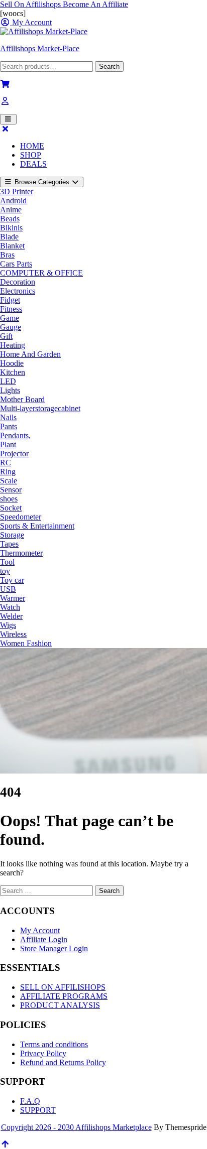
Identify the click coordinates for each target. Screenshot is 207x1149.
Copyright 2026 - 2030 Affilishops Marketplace (76, 1127)
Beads (10, 218)
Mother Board (22, 399)
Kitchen (12, 372)
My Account (40, 930)
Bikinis (11, 227)
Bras (7, 254)
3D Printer (16, 191)
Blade (9, 236)
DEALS (33, 164)
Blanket (12, 245)
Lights (10, 390)
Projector (14, 453)
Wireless (13, 634)
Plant (8, 444)
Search (109, 66)
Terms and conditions (54, 1044)
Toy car (12, 580)
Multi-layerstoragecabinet (40, 408)
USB (8, 589)
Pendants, (15, 435)
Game (9, 318)
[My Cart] (5, 84)
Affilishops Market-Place (39, 48)
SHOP (30, 155)
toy (5, 571)
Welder (11, 616)
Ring (8, 471)
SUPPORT (38, 1110)
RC (5, 462)
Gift (6, 336)
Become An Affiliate (95, 4)
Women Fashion (26, 643)
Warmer (12, 598)
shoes (9, 498)
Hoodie (12, 363)
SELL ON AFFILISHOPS (63, 987)
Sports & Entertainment (37, 526)
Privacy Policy (43, 1053)
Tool (7, 562)
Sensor (11, 489)
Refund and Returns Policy (63, 1062)
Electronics (17, 291)
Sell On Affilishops (31, 4)
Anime (11, 209)
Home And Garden (30, 354)
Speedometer (20, 517)
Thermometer (21, 553)
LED (8, 381)
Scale (8, 480)
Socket (11, 507)
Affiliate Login (43, 939)
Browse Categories (42, 182)
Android (13, 200)
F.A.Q (30, 1101)
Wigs (8, 625)
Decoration (17, 282)
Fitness (11, 309)
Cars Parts (16, 264)
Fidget (10, 300)
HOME (32, 146)
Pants (8, 426)
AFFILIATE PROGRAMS (64, 996)
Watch (10, 607)
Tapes (9, 544)
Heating (12, 345)
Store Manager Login (54, 948)
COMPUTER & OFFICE (41, 273)
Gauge (10, 327)
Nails (8, 417)
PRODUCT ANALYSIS (60, 1005)
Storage (12, 535)
